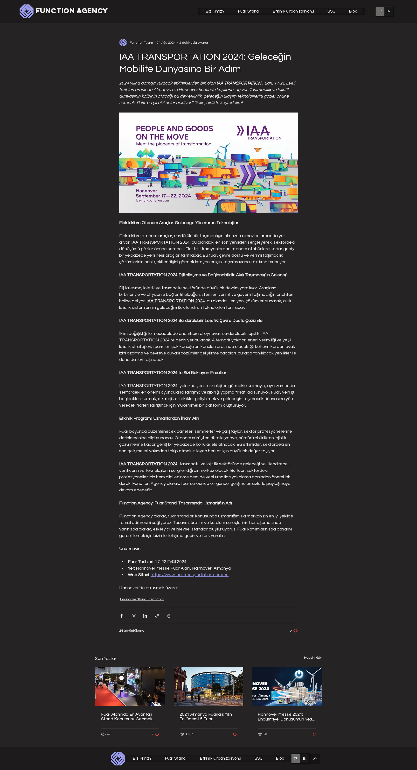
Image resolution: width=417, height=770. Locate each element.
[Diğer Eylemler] (295, 43)
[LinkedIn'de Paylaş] (145, 616)
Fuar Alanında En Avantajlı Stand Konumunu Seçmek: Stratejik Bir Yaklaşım (127, 716)
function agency (71, 10)
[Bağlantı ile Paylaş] (157, 616)
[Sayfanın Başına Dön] (315, 759)
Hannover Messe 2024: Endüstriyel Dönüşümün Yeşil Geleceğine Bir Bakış (285, 717)
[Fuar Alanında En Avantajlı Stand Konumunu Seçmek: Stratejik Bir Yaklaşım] (130, 686)
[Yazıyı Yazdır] (169, 616)
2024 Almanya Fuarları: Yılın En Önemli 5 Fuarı (206, 716)
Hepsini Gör (313, 657)
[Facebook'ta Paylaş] (121, 616)
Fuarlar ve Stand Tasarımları (142, 599)
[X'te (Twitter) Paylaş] (133, 616)
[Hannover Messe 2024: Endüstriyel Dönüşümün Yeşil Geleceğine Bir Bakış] (287, 686)
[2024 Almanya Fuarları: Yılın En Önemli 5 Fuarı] (208, 686)
